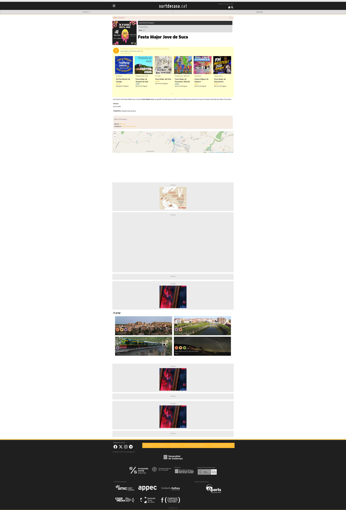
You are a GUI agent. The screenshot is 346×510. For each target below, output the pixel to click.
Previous (116, 75)
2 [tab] (174, 93)
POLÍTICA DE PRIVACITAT (195, 445)
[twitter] (121, 448)
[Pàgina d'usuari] (229, 8)
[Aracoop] (139, 470)
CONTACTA (162, 445)
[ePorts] (213, 488)
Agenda (259, 12)
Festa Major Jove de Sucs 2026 (130, 51)
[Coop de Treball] (162, 470)
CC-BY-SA (230, 152)
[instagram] (125, 448)
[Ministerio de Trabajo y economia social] (207, 473)
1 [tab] (172, 93)
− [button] (114, 136)
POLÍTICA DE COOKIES (221, 445)
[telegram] (131, 448)
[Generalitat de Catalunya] (173, 459)
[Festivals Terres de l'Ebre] (148, 500)
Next (230, 75)
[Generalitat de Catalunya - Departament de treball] (184, 473)
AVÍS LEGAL (175, 445)
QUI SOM (148, 445)
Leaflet (212, 152)
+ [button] (114, 133)
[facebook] (115, 448)
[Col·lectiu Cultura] (171, 488)
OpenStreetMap (219, 152)
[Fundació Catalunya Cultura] (171, 500)
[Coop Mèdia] (125, 500)
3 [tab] (176, 358)
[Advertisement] (173, 167)
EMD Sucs (122, 124)
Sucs (140, 30)
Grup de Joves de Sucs (129, 126)
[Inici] (173, 6)
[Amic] (125, 488)
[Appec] (148, 488)
